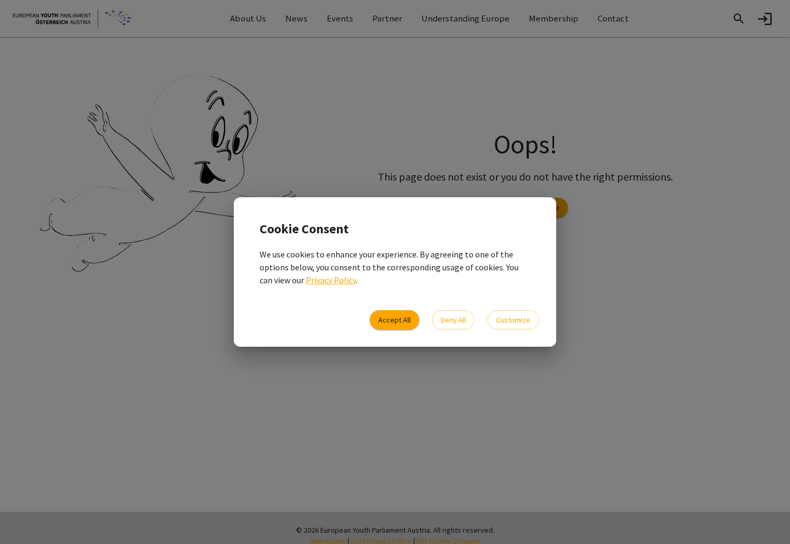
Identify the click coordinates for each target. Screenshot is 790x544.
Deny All (453, 320)
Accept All (394, 320)
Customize (513, 320)
